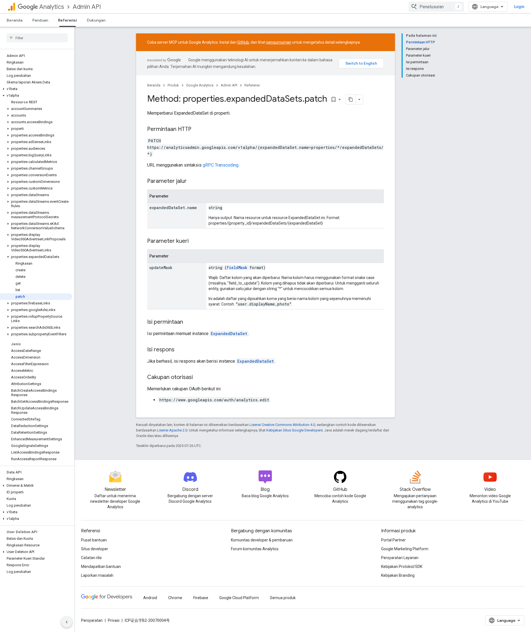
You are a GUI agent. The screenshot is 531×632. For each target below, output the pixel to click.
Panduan (40, 20)
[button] (36, 89)
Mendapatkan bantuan (101, 566)
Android (150, 598)
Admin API (87, 6)
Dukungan (96, 20)
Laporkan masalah (97, 575)
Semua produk (283, 598)
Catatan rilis (91, 557)
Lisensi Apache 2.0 (172, 430)
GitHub (243, 42)
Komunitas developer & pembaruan (262, 540)
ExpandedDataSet (229, 333)
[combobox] (436, 7)
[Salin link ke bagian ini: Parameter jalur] (192, 181)
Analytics (51, 6)
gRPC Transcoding (220, 165)
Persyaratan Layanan (399, 557)
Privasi (113, 620)
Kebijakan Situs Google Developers (294, 430)
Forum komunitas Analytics (254, 549)
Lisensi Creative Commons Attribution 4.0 (282, 425)
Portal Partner (393, 540)
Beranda (14, 20)
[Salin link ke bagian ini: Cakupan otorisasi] (198, 377)
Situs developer (94, 549)
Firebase (200, 598)
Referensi (67, 20)
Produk (173, 85)
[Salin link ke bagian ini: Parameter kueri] (194, 241)
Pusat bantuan (94, 540)
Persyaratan (92, 620)
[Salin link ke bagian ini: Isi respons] (180, 350)
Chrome (175, 598)
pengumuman (278, 42)
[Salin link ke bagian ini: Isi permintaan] (188, 322)
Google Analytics (200, 85)
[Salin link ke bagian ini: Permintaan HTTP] (196, 129)
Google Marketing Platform (404, 549)
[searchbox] (37, 37)
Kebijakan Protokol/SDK (401, 566)
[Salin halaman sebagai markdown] (351, 99)
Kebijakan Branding (398, 575)
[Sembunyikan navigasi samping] (66, 622)
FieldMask (237, 267)
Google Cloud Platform (239, 598)
